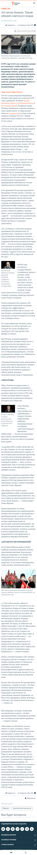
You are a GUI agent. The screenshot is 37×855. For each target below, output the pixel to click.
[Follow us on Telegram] (17, 829)
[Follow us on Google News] (27, 829)
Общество (5, 9)
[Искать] (26, 852)
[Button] (10, 25)
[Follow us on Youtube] (3, 829)
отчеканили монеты (24, 103)
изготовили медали (9, 106)
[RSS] (32, 829)
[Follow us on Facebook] (13, 829)
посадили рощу (14, 113)
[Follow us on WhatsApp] (22, 829)
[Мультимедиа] (11, 852)
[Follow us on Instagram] (8, 829)
